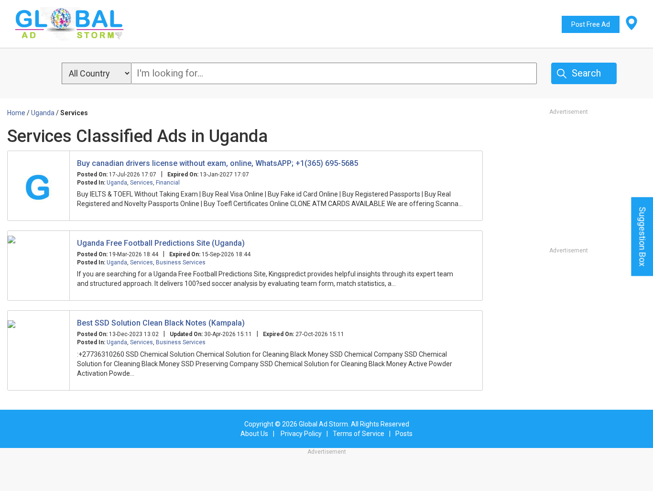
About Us (254, 433)
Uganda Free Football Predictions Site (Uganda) (161, 243)
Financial (168, 182)
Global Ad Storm (323, 424)
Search (586, 73)
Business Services (181, 262)
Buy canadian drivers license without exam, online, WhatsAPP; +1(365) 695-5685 (217, 163)
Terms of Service (358, 433)
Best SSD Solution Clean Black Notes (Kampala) (161, 322)
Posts (404, 433)
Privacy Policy (301, 433)
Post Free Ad (590, 24)
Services (141, 182)
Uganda (117, 182)
